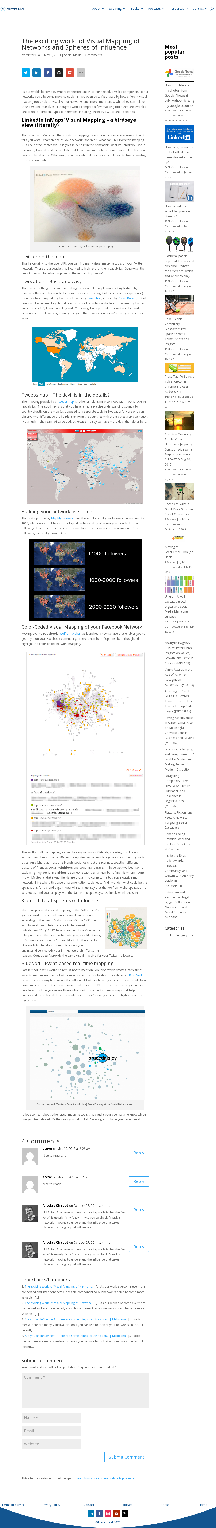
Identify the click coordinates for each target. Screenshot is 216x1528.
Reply (139, 1153)
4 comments (93, 55)
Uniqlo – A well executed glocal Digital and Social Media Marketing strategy (176, 606)
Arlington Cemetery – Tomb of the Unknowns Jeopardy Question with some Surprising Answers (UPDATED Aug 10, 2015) (179, 449)
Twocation (94, 298)
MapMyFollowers (63, 518)
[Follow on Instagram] (108, 1513)
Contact (198, 9)
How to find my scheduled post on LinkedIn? (177, 211)
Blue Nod (135, 975)
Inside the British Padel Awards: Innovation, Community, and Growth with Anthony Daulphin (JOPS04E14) (179, 870)
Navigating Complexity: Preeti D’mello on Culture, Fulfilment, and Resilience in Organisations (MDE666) (178, 791)
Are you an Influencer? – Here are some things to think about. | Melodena (75, 1319)
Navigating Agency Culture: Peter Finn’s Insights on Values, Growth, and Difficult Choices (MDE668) (179, 653)
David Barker (127, 298)
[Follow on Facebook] (99, 1513)
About (96, 9)
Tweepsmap (65, 402)
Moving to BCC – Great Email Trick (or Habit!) (179, 552)
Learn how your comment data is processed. (106, 1478)
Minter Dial (33, 55)
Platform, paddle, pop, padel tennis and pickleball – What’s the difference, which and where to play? (179, 266)
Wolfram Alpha (69, 634)
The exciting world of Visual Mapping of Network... (59, 1286)
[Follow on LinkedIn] (91, 1513)
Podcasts (154, 9)
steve (47, 1148)
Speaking (115, 9)
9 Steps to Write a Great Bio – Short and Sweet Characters (179, 509)
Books (134, 9)
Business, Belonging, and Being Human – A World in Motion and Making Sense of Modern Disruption (179, 759)
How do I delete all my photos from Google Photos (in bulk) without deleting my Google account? (179, 95)
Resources (177, 9)
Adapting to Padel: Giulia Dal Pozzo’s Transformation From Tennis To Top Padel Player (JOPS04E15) (179, 701)
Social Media (72, 55)
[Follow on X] (125, 1513)
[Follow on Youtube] (116, 1513)
